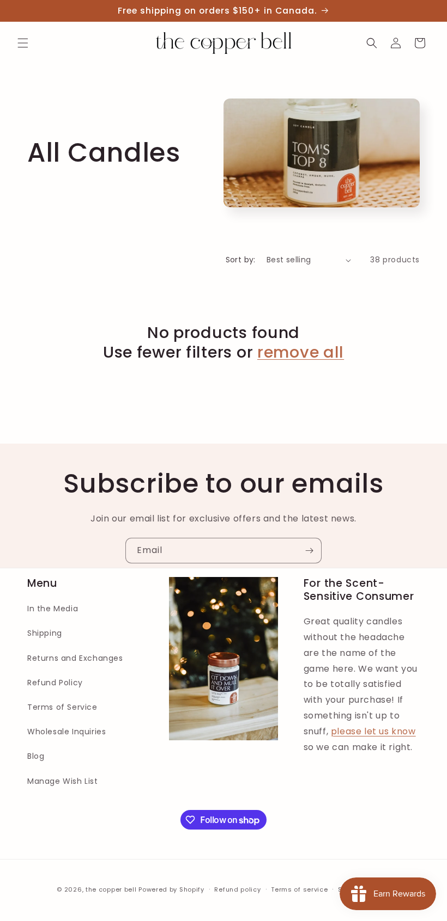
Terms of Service (62, 707)
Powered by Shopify (171, 889)
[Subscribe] (309, 550)
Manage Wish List (62, 781)
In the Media (52, 608)
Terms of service (299, 889)
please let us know (373, 731)
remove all (300, 352)
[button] (23, 43)
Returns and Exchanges (75, 658)
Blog (35, 756)
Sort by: (241, 259)
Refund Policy (55, 682)
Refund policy (237, 889)
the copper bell (111, 889)
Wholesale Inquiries (66, 731)
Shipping (44, 633)
